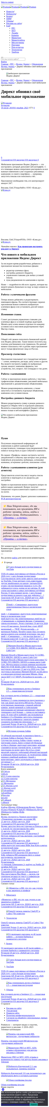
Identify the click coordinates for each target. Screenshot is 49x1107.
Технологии (16, 50)
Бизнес (9, 16)
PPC (13, 28)
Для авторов (11, 1011)
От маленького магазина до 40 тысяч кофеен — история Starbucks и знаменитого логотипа (22, 949)
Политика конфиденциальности (20, 1015)
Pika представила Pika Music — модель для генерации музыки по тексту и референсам (20, 875)
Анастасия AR (7, 598)
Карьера (15, 35)
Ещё (8, 26)
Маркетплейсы (18, 40)
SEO (13, 30)
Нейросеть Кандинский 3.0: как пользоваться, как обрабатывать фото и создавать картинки (23, 1074)
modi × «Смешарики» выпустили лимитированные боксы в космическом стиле (24, 615)
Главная (4, 64)
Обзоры (9, 21)
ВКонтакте (11, 895)
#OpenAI (12, 809)
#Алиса (4, 809)
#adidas (15, 812)
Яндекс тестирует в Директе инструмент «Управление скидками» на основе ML (19, 818)
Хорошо (34, 1105)
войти (15, 558)
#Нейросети (6, 812)
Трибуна (15, 52)
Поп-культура (17, 47)
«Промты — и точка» (15, 517)
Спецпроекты (12, 1020)
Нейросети (11, 14)
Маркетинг (16, 38)
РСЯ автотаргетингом (11, 499)
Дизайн (14, 33)
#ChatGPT (21, 809)
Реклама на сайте (14, 23)
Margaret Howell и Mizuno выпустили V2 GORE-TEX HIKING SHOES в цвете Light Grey (22, 656)
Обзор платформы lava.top (12, 1085)
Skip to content (7, 2)
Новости (10, 11)
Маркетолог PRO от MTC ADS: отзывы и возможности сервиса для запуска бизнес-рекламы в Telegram (24, 1059)
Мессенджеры (17, 42)
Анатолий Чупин (8, 724)
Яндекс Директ (23, 64)
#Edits (21, 812)
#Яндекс (12, 807)
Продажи (15, 45)
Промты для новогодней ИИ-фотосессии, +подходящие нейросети (19, 1042)
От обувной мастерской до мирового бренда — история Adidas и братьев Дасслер (22, 736)
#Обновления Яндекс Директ (29, 807)
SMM (8, 19)
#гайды (4, 807)
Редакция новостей (9, 639)
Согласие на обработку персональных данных (26, 1018)
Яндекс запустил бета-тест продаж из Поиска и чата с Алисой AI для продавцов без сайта (24, 827)
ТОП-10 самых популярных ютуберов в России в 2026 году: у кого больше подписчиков (23, 575)
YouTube (10, 966)
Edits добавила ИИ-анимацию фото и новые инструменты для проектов (20, 856)
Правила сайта (12, 1013)
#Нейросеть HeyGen (35, 809)
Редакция (5, 105)
